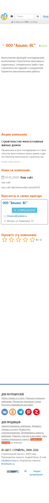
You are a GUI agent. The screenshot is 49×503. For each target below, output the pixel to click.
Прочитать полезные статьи (27, 401)
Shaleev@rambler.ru (17, 216)
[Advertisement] (24, 103)
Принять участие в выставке (26, 436)
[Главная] (4, 16)
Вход (45, 16)
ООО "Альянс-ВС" (15, 203)
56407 (44, 46)
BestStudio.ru (7, 464)
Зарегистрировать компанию (16, 426)
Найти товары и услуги (12, 398)
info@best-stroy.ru (10, 460)
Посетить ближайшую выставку (17, 405)
